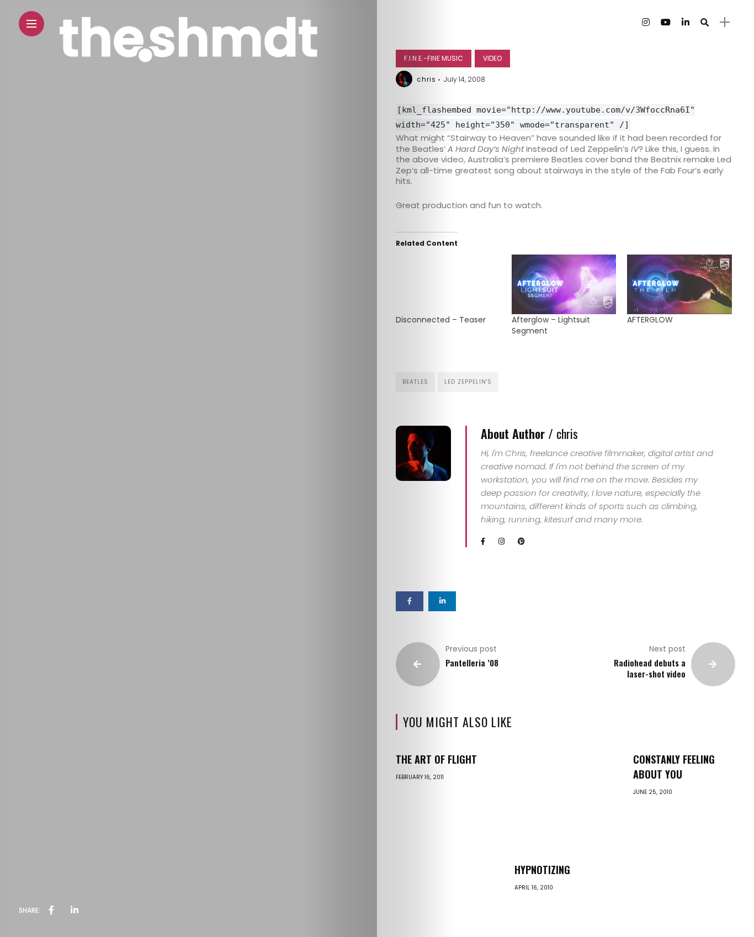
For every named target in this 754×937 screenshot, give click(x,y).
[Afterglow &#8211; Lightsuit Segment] (564, 284)
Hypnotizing (542, 869)
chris (426, 79)
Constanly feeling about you (674, 766)
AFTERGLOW (650, 319)
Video (492, 58)
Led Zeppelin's (468, 382)
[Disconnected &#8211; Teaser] (448, 284)
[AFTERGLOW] (679, 284)
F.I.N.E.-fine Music (433, 58)
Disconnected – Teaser (441, 319)
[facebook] (51, 910)
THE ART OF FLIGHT (436, 759)
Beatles (415, 382)
